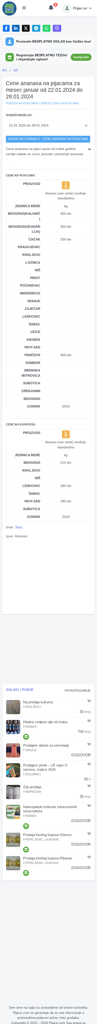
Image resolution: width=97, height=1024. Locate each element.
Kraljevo (31, 255)
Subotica (31, 383)
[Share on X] (26, 28)
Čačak (34, 239)
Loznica (32, 262)
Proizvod (31, 184)
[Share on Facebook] (6, 28)
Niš (37, 270)
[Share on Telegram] (36, 28)
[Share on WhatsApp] (46, 28)
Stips (18, 527)
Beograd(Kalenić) (24, 216)
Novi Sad (32, 347)
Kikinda (33, 339)
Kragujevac (29, 247)
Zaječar (32, 309)
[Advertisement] (48, 576)
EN (4, 70)
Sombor (32, 363)
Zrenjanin (30, 391)
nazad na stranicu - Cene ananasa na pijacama (48, 139)
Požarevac (30, 285)
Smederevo (30, 293)
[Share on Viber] (57, 28)
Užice (35, 332)
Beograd (32, 399)
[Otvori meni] (24, 8)
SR (15, 70)
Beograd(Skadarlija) (24, 229)
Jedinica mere (27, 206)
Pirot (35, 278)
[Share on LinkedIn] (16, 28)
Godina (33, 406)
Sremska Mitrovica (31, 372)
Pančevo (32, 355)
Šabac (34, 324)
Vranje (33, 301)
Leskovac (31, 316)
